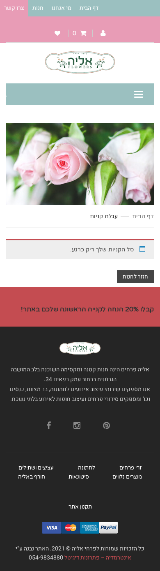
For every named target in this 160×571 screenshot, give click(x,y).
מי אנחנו (61, 8)
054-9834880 (46, 557)
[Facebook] (48, 421)
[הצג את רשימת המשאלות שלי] (57, 33)
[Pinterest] (106, 421)
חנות (37, 8)
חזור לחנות (135, 276)
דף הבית (89, 8)
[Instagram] (76, 421)
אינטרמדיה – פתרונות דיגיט (99, 557)
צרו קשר (14, 8)
